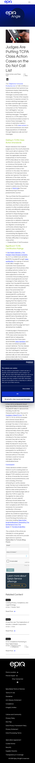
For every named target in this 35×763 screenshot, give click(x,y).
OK (17, 393)
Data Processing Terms (13, 733)
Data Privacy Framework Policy (16, 725)
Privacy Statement (12, 729)
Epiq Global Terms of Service (15, 689)
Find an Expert (11, 675)
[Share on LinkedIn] (7, 79)
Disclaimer (9, 696)
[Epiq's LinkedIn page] (17, 682)
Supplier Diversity (11, 751)
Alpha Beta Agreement (13, 740)
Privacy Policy (10, 718)
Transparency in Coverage (14, 755)
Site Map (9, 722)
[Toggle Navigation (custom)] (29, 2)
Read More (10, 611)
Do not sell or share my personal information (17, 399)
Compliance (10, 704)
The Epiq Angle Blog (18, 527)
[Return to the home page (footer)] (8, 2)
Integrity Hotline (11, 707)
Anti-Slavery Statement (13, 700)
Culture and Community (13, 714)
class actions (22, 125)
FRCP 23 (15, 188)
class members (20, 341)
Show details (26, 388)
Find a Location (11, 672)
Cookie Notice (10, 743)
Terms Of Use (10, 692)
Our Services (15, 585)
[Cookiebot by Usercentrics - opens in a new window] (26, 362)
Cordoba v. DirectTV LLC (14, 415)
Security (8, 747)
